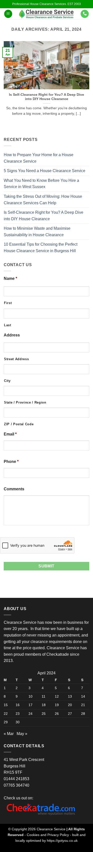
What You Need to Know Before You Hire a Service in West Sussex (41, 183)
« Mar (9, 734)
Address (12, 335)
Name (10, 278)
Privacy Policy (58, 835)
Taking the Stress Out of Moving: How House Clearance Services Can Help (43, 199)
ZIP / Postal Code (18, 424)
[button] (8, 14)
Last (7, 325)
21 (83, 705)
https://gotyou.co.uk (62, 841)
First (8, 303)
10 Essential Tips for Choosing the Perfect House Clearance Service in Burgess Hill (40, 247)
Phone (11, 461)
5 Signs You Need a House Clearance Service (44, 171)
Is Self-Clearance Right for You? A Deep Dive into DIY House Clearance (46, 97)
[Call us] (85, 14)
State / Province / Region (25, 402)
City (7, 381)
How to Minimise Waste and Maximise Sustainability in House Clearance (37, 231)
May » (22, 734)
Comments (14, 489)
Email (10, 434)
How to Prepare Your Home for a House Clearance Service (38, 158)
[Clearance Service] (46, 13)
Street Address (16, 359)
